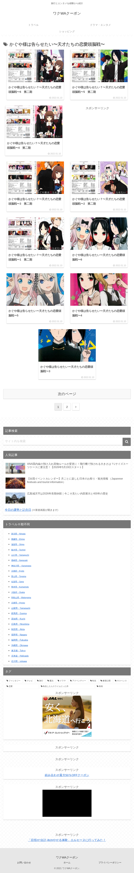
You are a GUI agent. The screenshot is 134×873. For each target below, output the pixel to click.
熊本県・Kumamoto (20, 587)
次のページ (67, 394)
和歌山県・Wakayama (21, 597)
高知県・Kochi (18, 619)
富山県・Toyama (18, 576)
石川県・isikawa (19, 661)
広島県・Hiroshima (20, 624)
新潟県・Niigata (18, 534)
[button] (127, 442)
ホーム (67, 862)
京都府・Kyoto (17, 571)
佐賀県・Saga (17, 582)
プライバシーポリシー (110, 862)
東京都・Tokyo (18, 650)
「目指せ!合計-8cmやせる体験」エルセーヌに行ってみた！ (67, 840)
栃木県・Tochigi (18, 550)
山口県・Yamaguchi (20, 555)
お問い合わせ (24, 862)
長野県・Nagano (19, 634)
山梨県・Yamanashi (20, 608)
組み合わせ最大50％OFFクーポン (67, 775)
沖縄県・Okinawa (19, 645)
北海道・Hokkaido (20, 656)
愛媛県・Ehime (18, 539)
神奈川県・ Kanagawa (21, 566)
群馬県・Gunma (19, 613)
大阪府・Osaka (18, 592)
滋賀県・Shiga (17, 544)
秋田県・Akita (18, 629)
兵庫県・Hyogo (18, 603)
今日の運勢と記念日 (18, 510)
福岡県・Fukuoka (19, 640)
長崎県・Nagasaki (19, 560)
